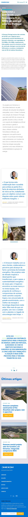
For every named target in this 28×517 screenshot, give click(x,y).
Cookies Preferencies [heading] (6, 501)
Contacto (3, 491)
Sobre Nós (3, 474)
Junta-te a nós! (4, 488)
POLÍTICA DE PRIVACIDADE (12, 508)
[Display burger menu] (26, 2)
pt (24, 2)
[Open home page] (5, 2)
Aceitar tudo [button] (20, 513)
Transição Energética (6, 481)
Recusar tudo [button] (12, 513)
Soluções (3, 478)
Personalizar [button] (5, 513)
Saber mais (8, 415)
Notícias (3, 484)
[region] (14, 229)
